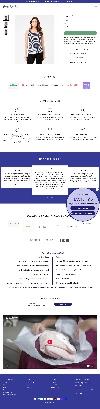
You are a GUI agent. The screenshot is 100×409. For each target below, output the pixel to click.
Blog (55, 7)
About (4, 387)
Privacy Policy (54, 382)
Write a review (63, 304)
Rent (33, 7)
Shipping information (80, 49)
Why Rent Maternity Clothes (10, 394)
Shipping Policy (55, 387)
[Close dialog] (97, 189)
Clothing (40, 7)
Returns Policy (54, 385)
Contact (5, 389)
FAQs (4, 385)
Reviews (5, 382)
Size (65, 23)
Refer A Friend (63, 7)
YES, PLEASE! (83, 208)
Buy (51, 7)
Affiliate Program (7, 392)
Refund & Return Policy (80, 53)
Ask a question (80, 57)
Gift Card (29, 387)
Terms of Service (55, 389)
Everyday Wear (31, 382)
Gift (46, 7)
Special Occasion (31, 385)
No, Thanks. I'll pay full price (82, 213)
